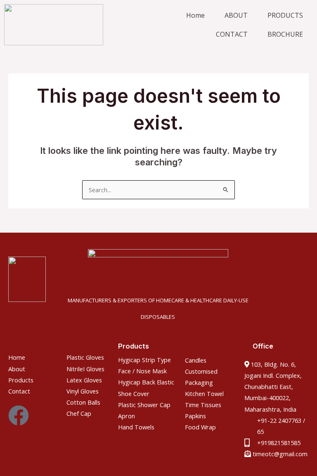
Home (195, 15)
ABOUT (236, 15)
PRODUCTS (285, 15)
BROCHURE (285, 34)
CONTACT (232, 34)
